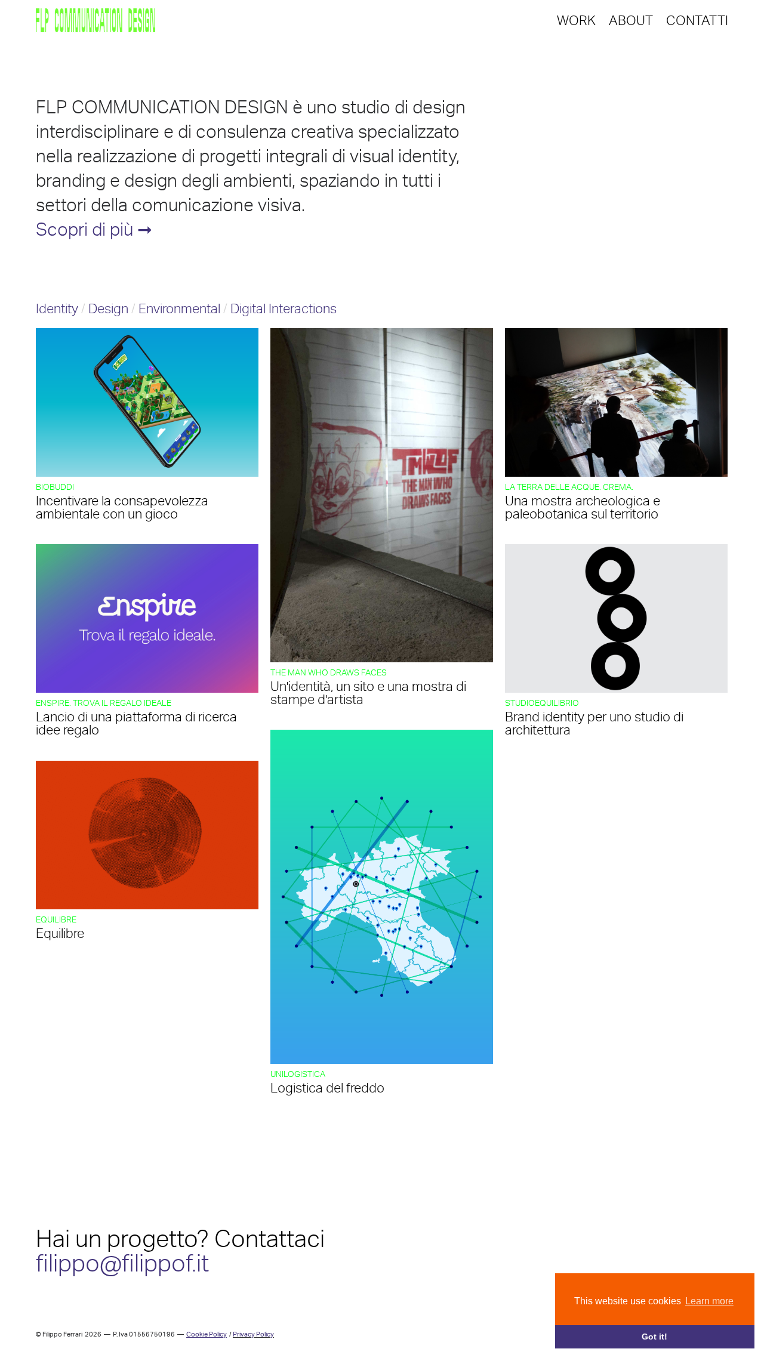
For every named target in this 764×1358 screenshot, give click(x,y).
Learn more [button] (709, 1301)
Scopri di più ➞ (94, 229)
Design (108, 308)
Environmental (179, 308)
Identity (58, 308)
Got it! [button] (654, 1336)
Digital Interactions (283, 308)
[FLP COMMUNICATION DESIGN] (95, 20)
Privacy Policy (253, 1334)
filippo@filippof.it (122, 1263)
